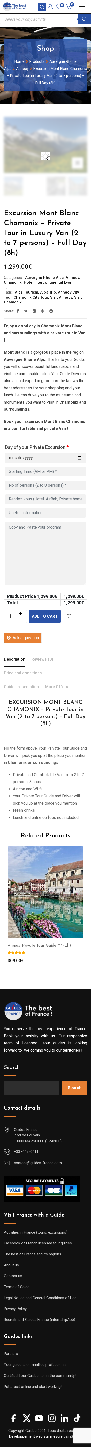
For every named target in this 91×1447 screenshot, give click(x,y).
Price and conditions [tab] (23, 673)
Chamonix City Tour (31, 297)
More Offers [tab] (56, 686)
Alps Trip (48, 292)
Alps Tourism (26, 292)
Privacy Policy (15, 1308)
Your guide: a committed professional (35, 1364)
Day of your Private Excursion (37, 447)
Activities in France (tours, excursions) (35, 1232)
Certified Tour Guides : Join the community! (40, 1375)
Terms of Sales (16, 1287)
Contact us (13, 1276)
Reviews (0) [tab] (42, 659)
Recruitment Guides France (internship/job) (39, 1319)
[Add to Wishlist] (69, 616)
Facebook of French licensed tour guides (38, 1243)
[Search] (84, 19)
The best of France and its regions (32, 1254)
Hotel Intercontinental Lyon (48, 282)
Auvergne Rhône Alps (44, 277)
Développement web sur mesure (36, 1436)
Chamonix (13, 282)
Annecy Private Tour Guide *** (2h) (39, 946)
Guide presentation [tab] (21, 686)
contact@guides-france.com (38, 1163)
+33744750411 (26, 1151)
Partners (11, 1353)
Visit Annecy (61, 297)
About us (11, 1265)
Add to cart (45, 616)
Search (12, 1067)
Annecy (72, 277)
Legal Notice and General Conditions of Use (40, 1298)
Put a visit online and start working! (33, 1386)
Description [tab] (14, 659)
